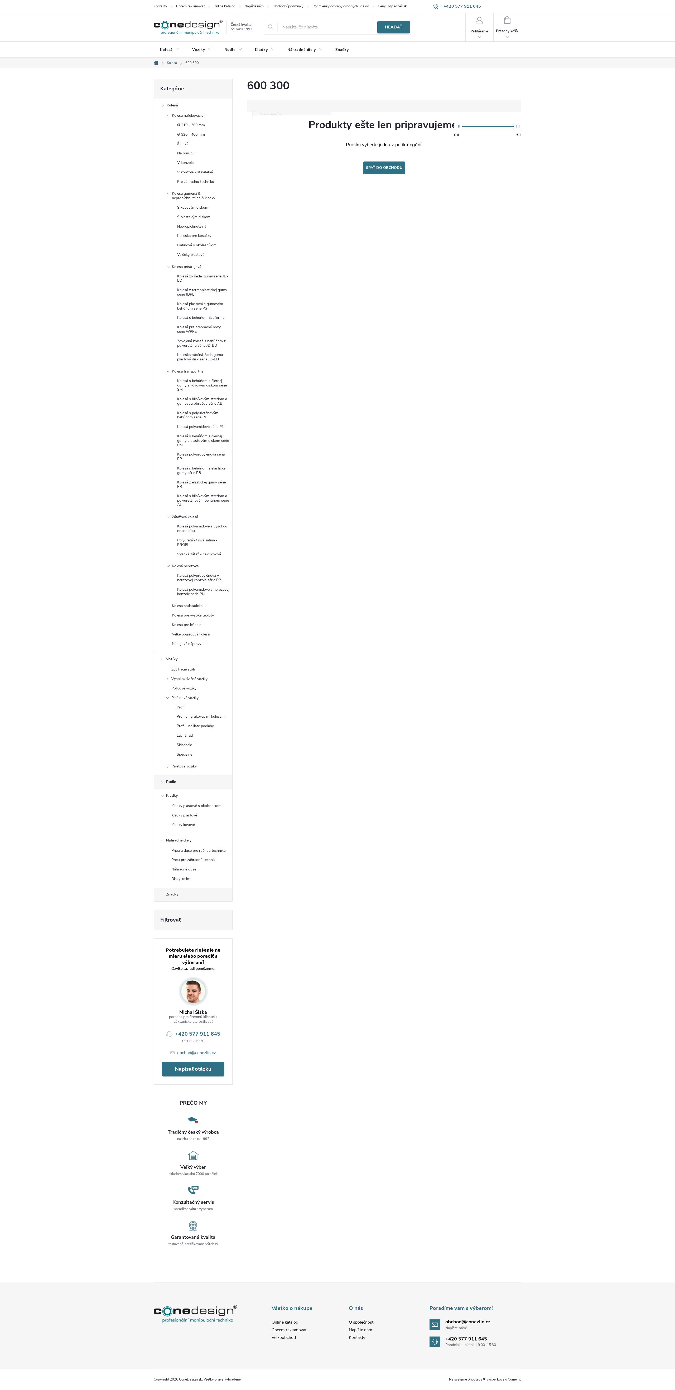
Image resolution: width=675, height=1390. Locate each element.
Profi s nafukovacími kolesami (201, 716)
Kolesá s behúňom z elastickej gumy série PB (201, 470)
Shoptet (474, 1379)
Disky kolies (181, 878)
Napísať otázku (193, 1069)
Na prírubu (186, 153)
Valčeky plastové (190, 254)
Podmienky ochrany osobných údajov (340, 6)
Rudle (171, 781)
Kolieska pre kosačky (194, 235)
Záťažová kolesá (185, 517)
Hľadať (393, 27)
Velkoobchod (284, 1337)
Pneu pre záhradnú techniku (194, 859)
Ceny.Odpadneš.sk (392, 6)
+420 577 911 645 (197, 1033)
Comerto (514, 1379)
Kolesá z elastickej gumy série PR (201, 484)
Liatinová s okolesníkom (196, 245)
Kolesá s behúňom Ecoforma (200, 317)
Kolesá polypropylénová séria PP (201, 456)
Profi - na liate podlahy (195, 725)
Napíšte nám (254, 6)
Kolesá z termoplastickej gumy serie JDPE (202, 292)
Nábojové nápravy (186, 643)
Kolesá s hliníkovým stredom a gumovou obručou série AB (202, 401)
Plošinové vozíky (185, 697)
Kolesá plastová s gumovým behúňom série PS (200, 306)
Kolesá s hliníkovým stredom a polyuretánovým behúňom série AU (203, 500)
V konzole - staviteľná (195, 172)
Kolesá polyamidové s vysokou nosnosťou (202, 528)
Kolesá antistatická (187, 605)
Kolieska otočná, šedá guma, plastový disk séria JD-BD (200, 357)
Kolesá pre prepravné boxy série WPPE (199, 329)
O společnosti (361, 1322)
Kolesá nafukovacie (187, 115)
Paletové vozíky (184, 766)
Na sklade (270, 114)
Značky (172, 894)
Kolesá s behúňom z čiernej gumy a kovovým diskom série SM (202, 385)
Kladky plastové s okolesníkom (196, 805)
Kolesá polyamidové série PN (200, 426)
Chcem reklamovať (190, 6)
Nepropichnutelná (191, 226)
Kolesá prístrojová (186, 266)
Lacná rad (185, 735)
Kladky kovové (183, 824)
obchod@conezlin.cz (196, 1053)
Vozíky (171, 659)
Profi (181, 707)
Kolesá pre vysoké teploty (193, 615)
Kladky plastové (184, 815)
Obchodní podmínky (288, 6)
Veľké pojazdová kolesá (191, 634)
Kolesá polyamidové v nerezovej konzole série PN (203, 591)
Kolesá (172, 105)
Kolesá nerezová (185, 566)
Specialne (184, 754)
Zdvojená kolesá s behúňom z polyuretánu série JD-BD (201, 343)
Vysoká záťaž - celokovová (199, 554)
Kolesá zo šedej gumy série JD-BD (202, 278)
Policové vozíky (183, 688)
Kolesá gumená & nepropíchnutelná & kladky (193, 195)
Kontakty (160, 6)
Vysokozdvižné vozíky (189, 678)
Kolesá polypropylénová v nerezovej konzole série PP (199, 578)
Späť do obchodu (384, 167)
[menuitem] (170, 50)
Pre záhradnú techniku (195, 181)
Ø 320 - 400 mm (191, 134)
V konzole (185, 162)
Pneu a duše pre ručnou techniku (198, 850)
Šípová (182, 143)
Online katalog (224, 6)
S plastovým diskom (193, 216)
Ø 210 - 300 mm (191, 125)
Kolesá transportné (187, 371)
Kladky (172, 795)
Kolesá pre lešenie (186, 624)
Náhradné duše (183, 869)
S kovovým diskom (192, 207)
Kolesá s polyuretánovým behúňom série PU (197, 415)
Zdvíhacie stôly (183, 669)
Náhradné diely (178, 840)
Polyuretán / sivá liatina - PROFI (197, 542)
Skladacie (184, 744)
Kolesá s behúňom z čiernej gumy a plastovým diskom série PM (203, 441)
